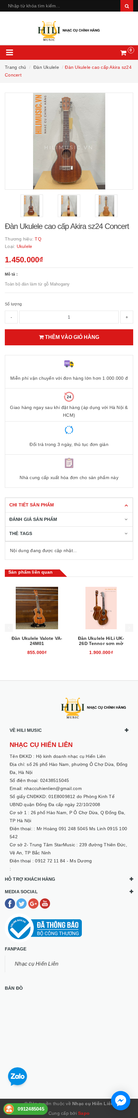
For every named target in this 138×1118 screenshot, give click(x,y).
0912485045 (31, 1109)
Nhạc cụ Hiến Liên (36, 964)
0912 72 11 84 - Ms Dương (63, 860)
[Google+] (34, 903)
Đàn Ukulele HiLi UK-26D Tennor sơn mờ (101, 641)
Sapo (84, 1113)
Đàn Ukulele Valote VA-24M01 (37, 641)
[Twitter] (22, 903)
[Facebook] (10, 903)
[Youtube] (45, 903)
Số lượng (13, 304)
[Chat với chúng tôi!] (120, 1100)
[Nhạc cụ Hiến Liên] (69, 28)
